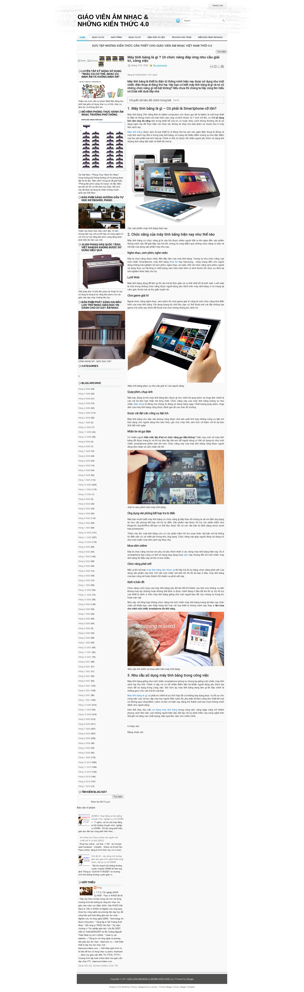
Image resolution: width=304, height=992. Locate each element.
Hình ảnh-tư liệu (156, 37)
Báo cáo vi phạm (86, 807)
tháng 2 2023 (84, 580)
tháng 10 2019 (84, 771)
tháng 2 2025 (84, 475)
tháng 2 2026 (84, 417)
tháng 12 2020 (84, 704)
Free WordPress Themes (127, 987)
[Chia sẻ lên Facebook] (222, 66)
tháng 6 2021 (84, 675)
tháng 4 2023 (84, 570)
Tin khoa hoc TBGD (181, 37)
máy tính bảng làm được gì (161, 569)
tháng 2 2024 (84, 522)
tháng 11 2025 (84, 431)
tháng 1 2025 (84, 479)
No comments (160, 65)
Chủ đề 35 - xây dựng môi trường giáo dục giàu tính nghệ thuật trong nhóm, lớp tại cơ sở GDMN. (107, 859)
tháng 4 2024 (84, 513)
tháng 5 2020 (84, 738)
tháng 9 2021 (84, 661)
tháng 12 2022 (84, 589)
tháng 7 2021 (84, 671)
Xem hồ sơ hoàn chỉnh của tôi (98, 965)
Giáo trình (116, 37)
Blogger (106, 801)
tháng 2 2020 (84, 752)
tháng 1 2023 (84, 584)
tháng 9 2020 (84, 719)
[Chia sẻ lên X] (218, 66)
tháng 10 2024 (84, 494)
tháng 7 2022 (84, 613)
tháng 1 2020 (84, 757)
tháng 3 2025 (84, 470)
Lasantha (154, 987)
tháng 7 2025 (84, 450)
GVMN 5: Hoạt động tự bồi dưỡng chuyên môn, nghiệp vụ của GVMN (107, 817)
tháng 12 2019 (84, 762)
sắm (186, 554)
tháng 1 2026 (84, 422)
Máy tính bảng (134, 132)
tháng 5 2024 (84, 508)
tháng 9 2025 (84, 441)
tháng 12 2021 (84, 647)
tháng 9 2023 (84, 546)
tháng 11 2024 (84, 489)
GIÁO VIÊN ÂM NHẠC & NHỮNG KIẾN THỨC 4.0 (113, 20)
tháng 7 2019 (84, 786)
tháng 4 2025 (84, 465)
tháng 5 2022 (84, 623)
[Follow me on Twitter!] (178, 22)
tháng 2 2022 (84, 637)
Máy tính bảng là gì (137, 695)
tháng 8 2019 (84, 781)
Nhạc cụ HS (135, 37)
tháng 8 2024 (84, 498)
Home (82, 37)
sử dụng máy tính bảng (164, 709)
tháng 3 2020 (84, 747)
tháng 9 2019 (84, 776)
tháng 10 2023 (84, 541)
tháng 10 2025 (84, 436)
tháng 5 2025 (84, 460)
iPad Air (174, 261)
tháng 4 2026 (84, 407)
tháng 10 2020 (84, 714)
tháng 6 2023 (84, 561)
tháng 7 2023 (84, 556)
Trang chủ (217, 5)
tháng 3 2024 (84, 518)
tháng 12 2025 (84, 427)
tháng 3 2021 (84, 690)
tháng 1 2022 (84, 642)
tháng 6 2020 (84, 733)
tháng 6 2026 (84, 398)
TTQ (99, 887)
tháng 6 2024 (84, 503)
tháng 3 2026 (84, 412)
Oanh (154, 75)
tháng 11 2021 (84, 652)
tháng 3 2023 (84, 575)
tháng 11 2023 (84, 537)
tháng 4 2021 (84, 685)
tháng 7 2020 (84, 728)
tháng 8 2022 (84, 609)
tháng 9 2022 (84, 604)
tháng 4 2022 (84, 628)
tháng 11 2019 (84, 766)
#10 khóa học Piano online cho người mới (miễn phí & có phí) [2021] (99, 839)
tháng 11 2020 (84, 709)
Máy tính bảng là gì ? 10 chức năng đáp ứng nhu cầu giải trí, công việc (173, 59)
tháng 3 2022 (84, 632)
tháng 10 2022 (84, 599)
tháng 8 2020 (84, 723)
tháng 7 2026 (84, 393)
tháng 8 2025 (84, 446)
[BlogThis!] (215, 66)
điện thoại (139, 404)
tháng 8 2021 (84, 666)
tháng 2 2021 (84, 695)
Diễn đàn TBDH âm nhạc (210, 37)
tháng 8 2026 (84, 388)
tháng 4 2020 (84, 743)
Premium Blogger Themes (169, 987)
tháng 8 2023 (84, 551)
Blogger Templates (187, 987)
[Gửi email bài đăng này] (211, 66)
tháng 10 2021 (84, 656)
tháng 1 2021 (84, 699)
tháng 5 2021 (84, 680)
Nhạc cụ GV (98, 37)
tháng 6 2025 (84, 455)
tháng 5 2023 (84, 565)
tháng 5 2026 (84, 403)
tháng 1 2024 (84, 527)
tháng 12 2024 (84, 484)
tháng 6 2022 (84, 618)
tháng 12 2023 (84, 532)
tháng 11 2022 (84, 594)
